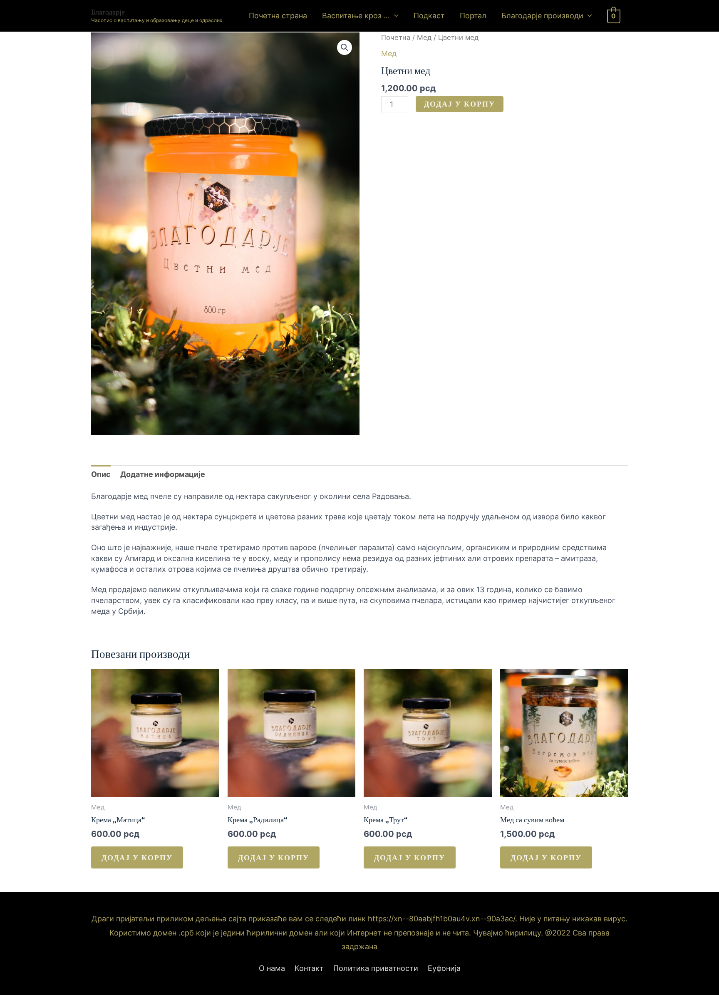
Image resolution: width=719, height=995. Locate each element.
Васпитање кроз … (356, 15)
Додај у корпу (459, 103)
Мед (424, 37)
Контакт (309, 968)
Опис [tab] (101, 474)
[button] (344, 47)
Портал (473, 15)
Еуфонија (444, 968)
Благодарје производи (542, 15)
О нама (272, 968)
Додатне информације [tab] (162, 474)
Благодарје (108, 11)
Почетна (395, 37)
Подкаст (429, 15)
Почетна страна (278, 15)
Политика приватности (375, 968)
